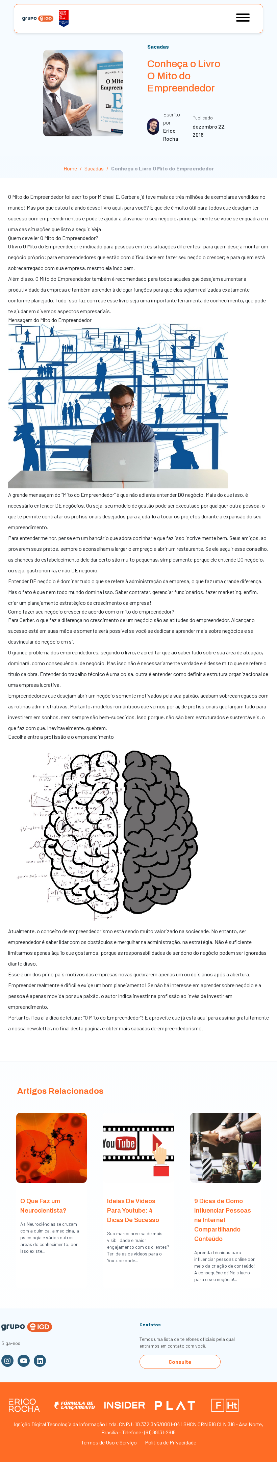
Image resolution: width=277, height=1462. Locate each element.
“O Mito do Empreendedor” (112, 1017)
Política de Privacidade (170, 1442)
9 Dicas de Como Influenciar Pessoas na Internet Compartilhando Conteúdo (222, 1220)
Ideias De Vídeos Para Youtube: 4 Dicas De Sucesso (133, 1210)
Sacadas (158, 46)
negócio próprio (26, 257)
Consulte (180, 1361)
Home (70, 168)
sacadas (141, 1028)
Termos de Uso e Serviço (109, 1442)
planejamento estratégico (56, 602)
